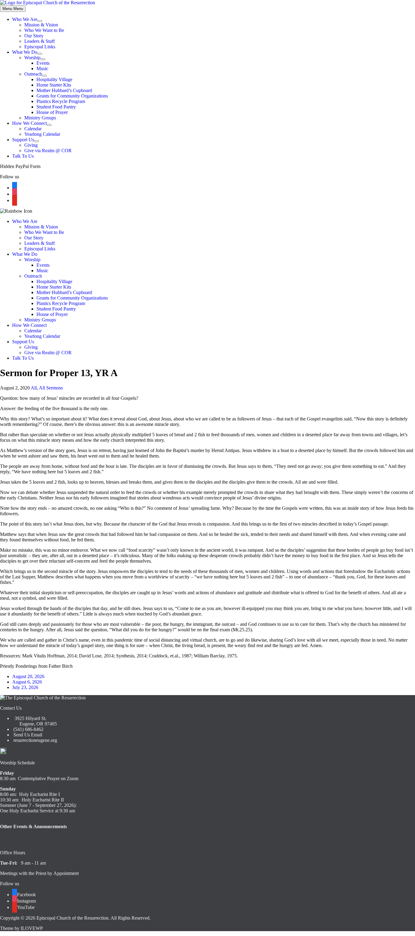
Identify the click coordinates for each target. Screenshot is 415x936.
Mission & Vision (41, 24)
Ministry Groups (40, 117)
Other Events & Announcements (33, 826)
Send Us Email (27, 734)
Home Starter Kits (53, 84)
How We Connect (29, 123)
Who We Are (24, 19)
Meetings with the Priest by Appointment (39, 873)
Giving (31, 145)
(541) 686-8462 (27, 729)
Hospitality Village (54, 79)
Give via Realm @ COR (48, 150)
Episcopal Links (39, 46)
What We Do (24, 52)
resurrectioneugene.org (35, 740)
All (34, 387)
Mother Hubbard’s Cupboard (64, 90)
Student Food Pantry (56, 106)
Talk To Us (23, 156)
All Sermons (51, 387)
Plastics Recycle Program (60, 101)
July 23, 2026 (25, 687)
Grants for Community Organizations (72, 95)
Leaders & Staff (39, 41)
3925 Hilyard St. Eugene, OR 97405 (34, 721)
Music (42, 68)
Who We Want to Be (44, 30)
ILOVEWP (32, 928)
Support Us (23, 139)
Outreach (33, 74)
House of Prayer (52, 112)
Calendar (33, 128)
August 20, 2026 (28, 676)
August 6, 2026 (27, 681)
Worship (32, 57)
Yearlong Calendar (42, 134)
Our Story (33, 35)
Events (43, 63)
